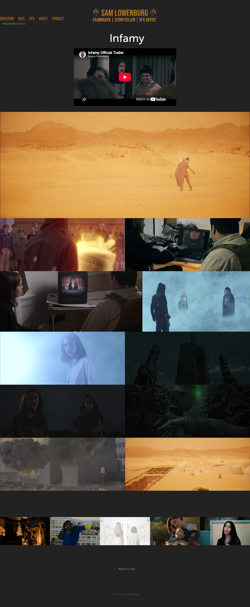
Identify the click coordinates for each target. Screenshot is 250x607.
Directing (7, 18)
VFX (31, 18)
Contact (58, 18)
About (43, 18)
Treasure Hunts (13, 23)
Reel (21, 18)
